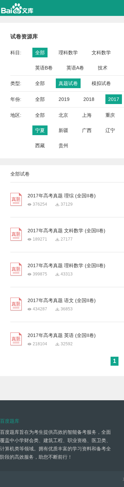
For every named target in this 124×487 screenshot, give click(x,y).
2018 (88, 99)
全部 (40, 52)
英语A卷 (75, 68)
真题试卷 (68, 83)
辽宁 (110, 130)
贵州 (63, 145)
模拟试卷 (101, 83)
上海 (87, 115)
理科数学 (68, 52)
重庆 (110, 115)
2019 (64, 99)
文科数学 (101, 52)
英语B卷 (44, 68)
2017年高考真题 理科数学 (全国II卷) (66, 265)
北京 (63, 115)
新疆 (63, 130)
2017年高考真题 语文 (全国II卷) (62, 300)
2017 (113, 99)
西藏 (40, 145)
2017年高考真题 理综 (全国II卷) (62, 195)
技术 (102, 68)
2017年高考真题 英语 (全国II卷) (62, 335)
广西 (87, 130)
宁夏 (40, 130)
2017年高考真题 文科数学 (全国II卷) (66, 230)
